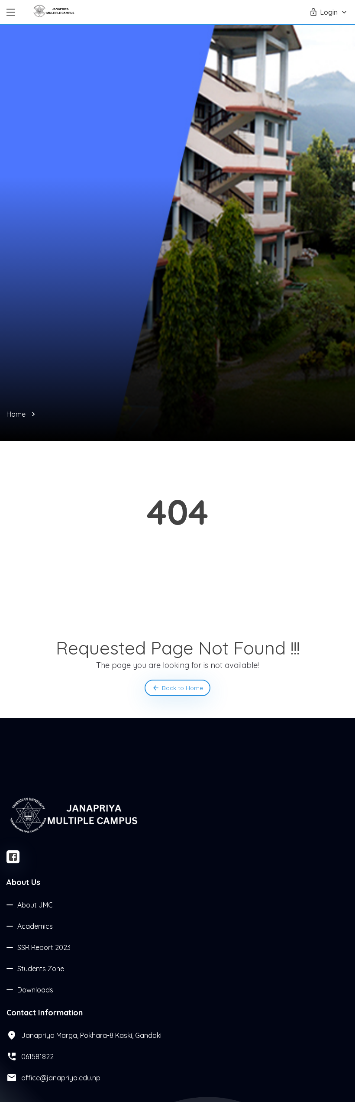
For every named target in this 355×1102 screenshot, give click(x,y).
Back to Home (182, 688)
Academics (35, 926)
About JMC (35, 905)
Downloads (35, 989)
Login (329, 12)
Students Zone (40, 968)
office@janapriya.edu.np (60, 1077)
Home (16, 414)
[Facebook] (12, 856)
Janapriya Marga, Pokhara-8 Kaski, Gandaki (91, 1035)
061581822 (37, 1056)
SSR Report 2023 (44, 947)
